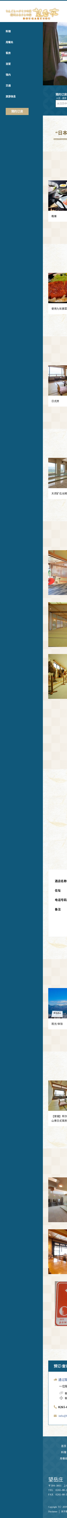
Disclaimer (52, 1511)
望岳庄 (55, 1479)
